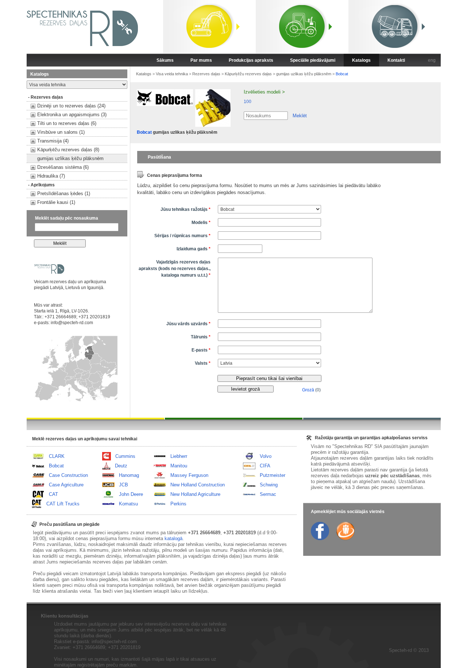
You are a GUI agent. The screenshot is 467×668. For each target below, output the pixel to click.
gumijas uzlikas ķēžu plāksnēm (70, 158)
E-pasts (201, 350)
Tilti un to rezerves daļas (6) (66, 123)
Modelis (201, 222)
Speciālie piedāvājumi (312, 60)
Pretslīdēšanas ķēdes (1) (63, 193)
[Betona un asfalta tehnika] (394, 27)
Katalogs (361, 60)
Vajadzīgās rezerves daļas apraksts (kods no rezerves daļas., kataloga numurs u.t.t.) (175, 268)
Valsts (203, 363)
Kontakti (396, 60)
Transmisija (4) (53, 141)
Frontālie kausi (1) (56, 202)
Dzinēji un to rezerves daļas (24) (71, 106)
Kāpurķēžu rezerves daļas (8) (68, 149)
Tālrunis (201, 336)
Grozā (308, 389)
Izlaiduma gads (194, 248)
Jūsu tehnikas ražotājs (186, 209)
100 (247, 101)
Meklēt (300, 115)
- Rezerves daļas (45, 97)
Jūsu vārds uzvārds (188, 323)
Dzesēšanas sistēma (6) (63, 167)
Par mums (201, 60)
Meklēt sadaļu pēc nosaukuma (66, 218)
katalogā (173, 538)
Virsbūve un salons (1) (61, 132)
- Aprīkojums (41, 184)
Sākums (165, 60)
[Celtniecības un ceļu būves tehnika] (209, 27)
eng (432, 60)
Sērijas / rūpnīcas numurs (182, 235)
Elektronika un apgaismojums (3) (72, 114)
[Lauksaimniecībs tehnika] (302, 27)
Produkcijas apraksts (251, 60)
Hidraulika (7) (51, 176)
